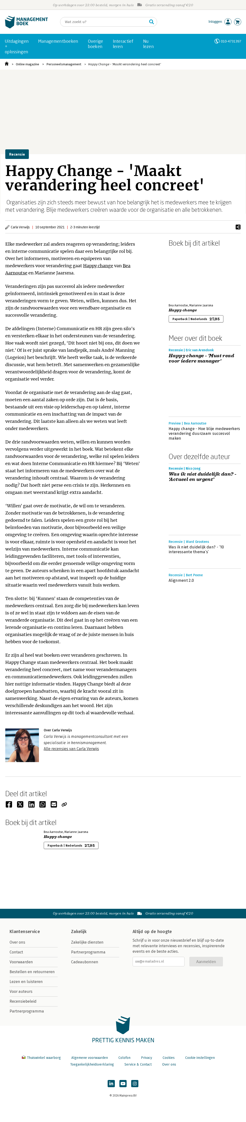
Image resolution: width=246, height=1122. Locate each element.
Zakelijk (78, 931)
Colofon (124, 1058)
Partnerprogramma (27, 1011)
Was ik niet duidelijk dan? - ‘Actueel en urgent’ (202, 477)
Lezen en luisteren (26, 981)
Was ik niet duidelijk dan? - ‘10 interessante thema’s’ (196, 549)
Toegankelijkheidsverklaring (92, 1064)
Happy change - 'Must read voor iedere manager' (201, 358)
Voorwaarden (21, 962)
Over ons (17, 942)
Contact (16, 952)
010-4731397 (231, 41)
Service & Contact (138, 1064)
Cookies (169, 1058)
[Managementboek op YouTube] (123, 1083)
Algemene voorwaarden (89, 1058)
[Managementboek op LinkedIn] (111, 1083)
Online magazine (27, 64)
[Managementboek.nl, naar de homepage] (26, 27)
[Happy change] (185, 274)
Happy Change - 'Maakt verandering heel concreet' (124, 64)
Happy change (98, 265)
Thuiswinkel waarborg (44, 1058)
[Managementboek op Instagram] (134, 1083)
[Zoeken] (152, 22)
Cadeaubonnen (84, 962)
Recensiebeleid (23, 1001)
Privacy (146, 1058)
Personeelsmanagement (63, 64)
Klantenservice (25, 931)
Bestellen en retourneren (32, 972)
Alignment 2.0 (181, 580)
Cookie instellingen (200, 1058)
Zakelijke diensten (87, 942)
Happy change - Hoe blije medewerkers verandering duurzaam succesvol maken (204, 433)
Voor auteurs (21, 991)
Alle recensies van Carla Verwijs (71, 748)
